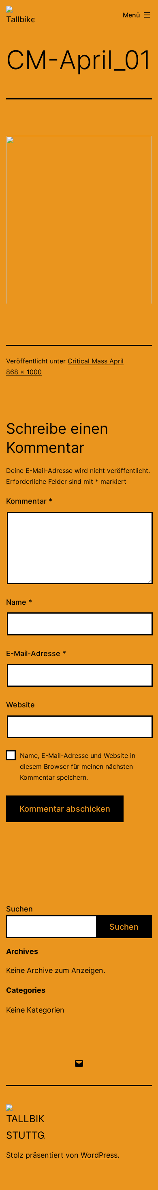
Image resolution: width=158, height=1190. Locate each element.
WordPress (99, 1155)
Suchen (19, 909)
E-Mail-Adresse (36, 653)
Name (19, 602)
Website (20, 704)
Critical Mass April (96, 361)
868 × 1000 (24, 372)
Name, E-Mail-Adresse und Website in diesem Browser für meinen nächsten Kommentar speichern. (77, 766)
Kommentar (29, 501)
